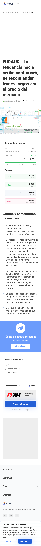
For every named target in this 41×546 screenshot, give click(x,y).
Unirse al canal (20, 346)
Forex (5, 486)
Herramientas (12, 372)
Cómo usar (11, 365)
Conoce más (9, 541)
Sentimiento (9, 478)
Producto (7, 469)
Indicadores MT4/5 (14, 369)
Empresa (7, 494)
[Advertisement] (20, 37)
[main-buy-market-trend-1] (20, 120)
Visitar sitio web (20, 404)
